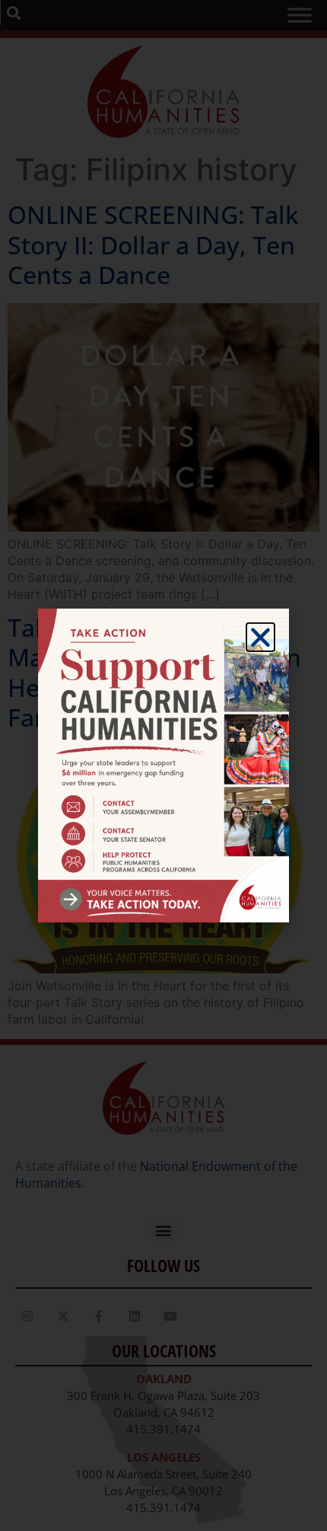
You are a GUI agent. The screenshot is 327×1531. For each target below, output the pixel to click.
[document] (163, 765)
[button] (260, 637)
